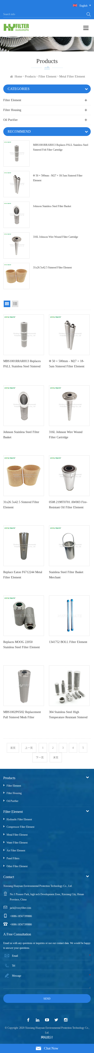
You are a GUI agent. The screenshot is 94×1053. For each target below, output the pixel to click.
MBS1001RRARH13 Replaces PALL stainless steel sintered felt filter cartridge (60, 147)
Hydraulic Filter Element (19, 819)
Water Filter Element (17, 842)
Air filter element (16, 850)
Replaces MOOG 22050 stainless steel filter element (21, 644)
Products (30, 76)
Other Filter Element (17, 866)
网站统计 (47, 1037)
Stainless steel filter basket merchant (66, 575)
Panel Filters (13, 858)
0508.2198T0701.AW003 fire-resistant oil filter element (68, 504)
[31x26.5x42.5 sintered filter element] (16, 276)
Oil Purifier (10, 120)
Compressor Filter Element (20, 826)
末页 (55, 757)
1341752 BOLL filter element (68, 642)
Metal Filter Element (72, 76)
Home (18, 76)
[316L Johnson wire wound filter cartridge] (16, 245)
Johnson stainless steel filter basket (52, 206)
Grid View (7, 304)
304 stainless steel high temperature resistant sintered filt (68, 715)
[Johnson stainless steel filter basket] (16, 215)
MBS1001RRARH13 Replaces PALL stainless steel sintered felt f (22, 364)
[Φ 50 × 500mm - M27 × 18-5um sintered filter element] (16, 184)
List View (15, 304)
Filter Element (47, 76)
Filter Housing (12, 110)
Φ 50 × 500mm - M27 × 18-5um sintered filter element (57, 178)
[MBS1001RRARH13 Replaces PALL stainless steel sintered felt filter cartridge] (16, 153)
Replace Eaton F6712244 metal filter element (22, 575)
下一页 (40, 757)
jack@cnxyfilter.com (20, 907)
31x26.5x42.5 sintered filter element (52, 267)
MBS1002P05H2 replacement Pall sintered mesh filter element (22, 715)
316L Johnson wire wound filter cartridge (55, 236)
